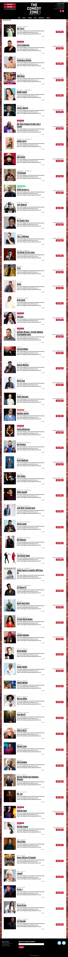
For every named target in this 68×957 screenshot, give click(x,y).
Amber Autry (22, 141)
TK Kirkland (21, 173)
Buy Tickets (9, 4)
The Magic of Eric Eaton (26, 252)
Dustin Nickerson (23, 429)
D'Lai (19, 268)
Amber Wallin (22, 667)
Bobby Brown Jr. (23, 189)
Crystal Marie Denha (25, 619)
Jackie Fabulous (23, 635)
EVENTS (24, 18)
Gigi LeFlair (21, 157)
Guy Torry (20, 28)
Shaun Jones (22, 524)
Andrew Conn (22, 810)
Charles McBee (22, 349)
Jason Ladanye (22, 108)
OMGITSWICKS (22, 683)
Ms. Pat (20, 794)
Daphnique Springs (24, 60)
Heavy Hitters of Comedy (26, 857)
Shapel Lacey (22, 746)
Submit (21, 947)
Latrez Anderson (23, 45)
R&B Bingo (21, 76)
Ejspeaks (20, 317)
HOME (19, 18)
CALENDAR (30, 18)
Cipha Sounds (22, 492)
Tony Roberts (22, 204)
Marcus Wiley (22, 698)
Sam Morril (21, 714)
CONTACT (48, 18)
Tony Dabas (21, 476)
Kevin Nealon (22, 651)
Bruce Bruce (21, 905)
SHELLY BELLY (22, 730)
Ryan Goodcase (22, 460)
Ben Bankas (21, 444)
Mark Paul (21, 381)
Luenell (20, 873)
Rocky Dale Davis (23, 603)
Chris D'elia (21, 841)
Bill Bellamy (21, 540)
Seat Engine (36, 955)
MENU (35, 18)
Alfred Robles (22, 762)
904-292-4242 (60, 4)
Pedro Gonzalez (22, 397)
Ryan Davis (21, 300)
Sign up (61, 1)
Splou (19, 284)
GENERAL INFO (41, 18)
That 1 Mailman (23, 236)
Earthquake (21, 921)
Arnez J (20, 889)
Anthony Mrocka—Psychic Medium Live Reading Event (30, 333)
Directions (9, 7)
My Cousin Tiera (23, 220)
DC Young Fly (21, 587)
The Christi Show (23, 555)
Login (66, 1)
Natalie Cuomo (22, 826)
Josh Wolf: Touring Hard (26, 508)
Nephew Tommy (23, 413)
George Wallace (23, 365)
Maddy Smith (22, 92)
